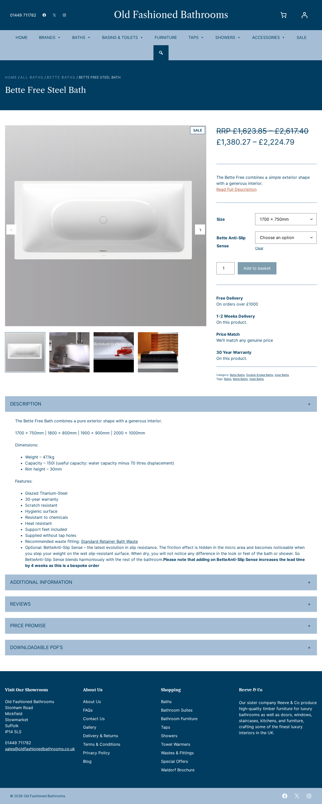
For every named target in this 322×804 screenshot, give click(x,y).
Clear (259, 248)
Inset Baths (282, 375)
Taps (193, 37)
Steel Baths (256, 379)
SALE (302, 37)
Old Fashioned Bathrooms (171, 15)
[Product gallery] (105, 225)
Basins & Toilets (120, 37)
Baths (78, 37)
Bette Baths (61, 77)
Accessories (266, 37)
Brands (47, 37)
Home (22, 37)
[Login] (304, 15)
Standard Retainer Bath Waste (109, 541)
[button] (161, 52)
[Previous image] (11, 229)
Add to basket (257, 268)
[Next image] (200, 229)
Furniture (166, 37)
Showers (225, 37)
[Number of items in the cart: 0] (283, 15)
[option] (69, 352)
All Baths (32, 77)
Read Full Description (236, 189)
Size (221, 219)
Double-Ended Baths (259, 375)
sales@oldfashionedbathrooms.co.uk (40, 748)
